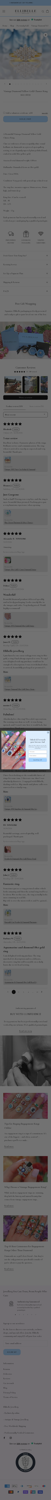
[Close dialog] (48, 732)
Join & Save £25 (37, 760)
